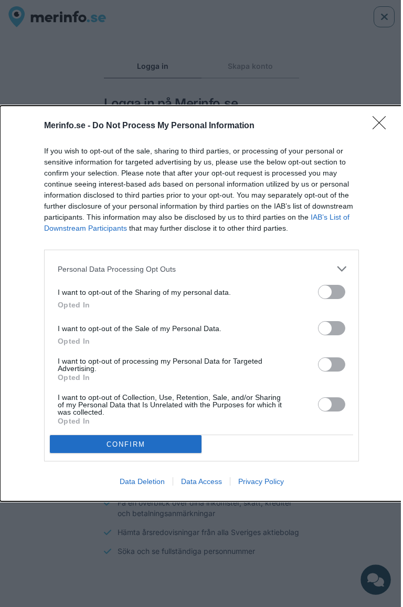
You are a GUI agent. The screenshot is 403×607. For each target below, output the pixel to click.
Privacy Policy (261, 481)
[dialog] (201, 303)
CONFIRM (126, 444)
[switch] (331, 292)
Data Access (201, 481)
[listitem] (201, 268)
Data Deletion (142, 481)
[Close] (383, 126)
